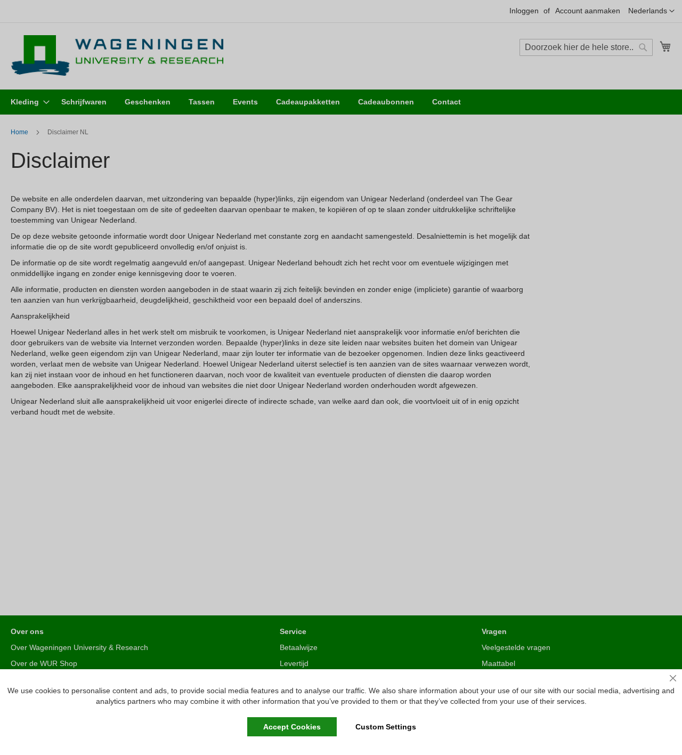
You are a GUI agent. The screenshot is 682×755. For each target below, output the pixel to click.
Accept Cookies (292, 726)
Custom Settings (385, 726)
